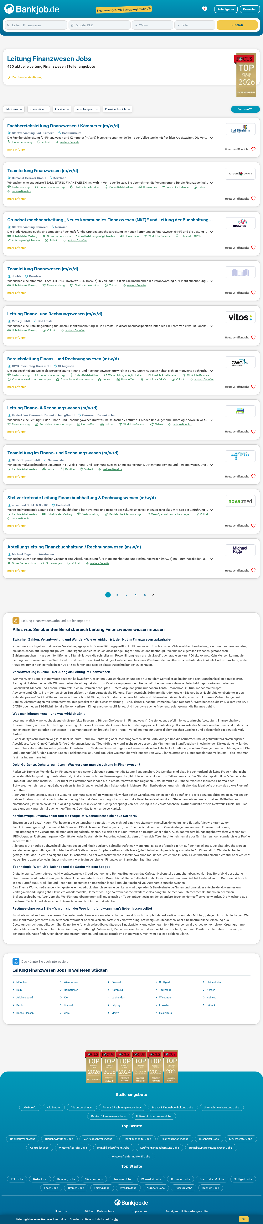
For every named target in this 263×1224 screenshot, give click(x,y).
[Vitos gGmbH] (240, 317)
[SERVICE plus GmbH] (240, 456)
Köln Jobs (17, 1179)
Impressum (139, 1211)
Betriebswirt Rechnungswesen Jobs (210, 1147)
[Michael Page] (240, 550)
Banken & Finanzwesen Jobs (108, 1116)
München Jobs (94, 1179)
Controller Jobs (39, 1147)
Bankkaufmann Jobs (22, 1138)
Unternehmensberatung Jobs (221, 1107)
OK (244, 1219)
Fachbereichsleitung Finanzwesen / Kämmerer (63, 125)
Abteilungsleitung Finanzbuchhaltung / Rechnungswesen (74, 546)
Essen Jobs (51, 1187)
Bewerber (250, 9)
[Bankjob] (32, 9)
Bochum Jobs (210, 1187)
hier (116, 1219)
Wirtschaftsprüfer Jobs (73, 1147)
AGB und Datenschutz (99, 1211)
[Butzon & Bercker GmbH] (240, 174)
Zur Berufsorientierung (27, 77)
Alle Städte (53, 1107)
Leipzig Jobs (101, 1187)
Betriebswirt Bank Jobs (59, 1138)
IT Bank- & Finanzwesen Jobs (153, 1116)
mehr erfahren (16, 149)
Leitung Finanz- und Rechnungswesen (54, 313)
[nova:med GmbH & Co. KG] (240, 501)
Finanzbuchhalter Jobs (137, 1138)
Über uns (61, 1211)
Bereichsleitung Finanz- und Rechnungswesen (63, 358)
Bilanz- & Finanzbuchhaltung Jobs (172, 1107)
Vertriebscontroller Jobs (98, 1138)
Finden (237, 25)
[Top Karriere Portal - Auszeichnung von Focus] (131, 1066)
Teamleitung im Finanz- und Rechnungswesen (63, 452)
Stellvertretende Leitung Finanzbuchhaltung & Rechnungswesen (81, 497)
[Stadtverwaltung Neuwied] (240, 223)
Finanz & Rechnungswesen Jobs (122, 1107)
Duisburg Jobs (183, 1187)
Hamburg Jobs (66, 1179)
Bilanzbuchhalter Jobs (175, 1138)
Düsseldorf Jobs (151, 1179)
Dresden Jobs (128, 1187)
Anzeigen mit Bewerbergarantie (186, 1211)
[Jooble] (240, 272)
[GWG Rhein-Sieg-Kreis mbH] (240, 362)
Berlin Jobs (39, 1179)
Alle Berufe (29, 1107)
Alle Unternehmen (81, 1107)
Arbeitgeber (226, 9)
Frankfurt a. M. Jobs (212, 1179)
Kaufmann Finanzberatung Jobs (159, 1147)
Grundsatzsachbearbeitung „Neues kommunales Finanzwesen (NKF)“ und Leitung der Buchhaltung (108, 219)
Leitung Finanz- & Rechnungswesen (52, 407)
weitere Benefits (69, 142)
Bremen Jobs (76, 1187)
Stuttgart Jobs (243, 1179)
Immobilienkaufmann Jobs (113, 1147)
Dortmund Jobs (180, 1179)
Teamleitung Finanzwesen (42, 170)
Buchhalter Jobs (209, 1138)
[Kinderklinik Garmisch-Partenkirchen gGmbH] (240, 411)
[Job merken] (253, 149)
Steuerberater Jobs (240, 1138)
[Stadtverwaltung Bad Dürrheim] (240, 129)
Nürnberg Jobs (156, 1187)
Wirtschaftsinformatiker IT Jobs (131, 1156)
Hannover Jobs (122, 1179)
